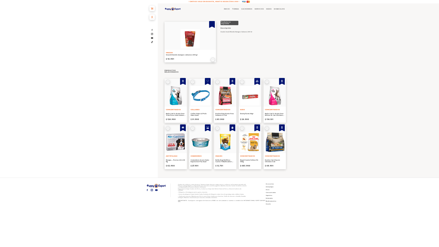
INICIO (227, 9)
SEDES (269, 9)
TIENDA (235, 9)
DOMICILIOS (279, 9)
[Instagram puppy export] (152, 34)
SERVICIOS (259, 9)
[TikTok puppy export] (152, 42)
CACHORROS (246, 9)
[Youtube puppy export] (152, 38)
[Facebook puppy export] (152, 30)
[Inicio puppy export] (173, 9)
